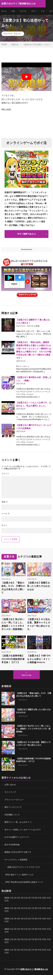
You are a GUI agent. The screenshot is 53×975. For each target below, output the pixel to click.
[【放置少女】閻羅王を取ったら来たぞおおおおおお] (8, 715)
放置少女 (17, 34)
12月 (6, 911)
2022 (6, 940)
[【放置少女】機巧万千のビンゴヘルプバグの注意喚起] (8, 430)
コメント (5, 474)
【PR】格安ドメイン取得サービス (19, 875)
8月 (36, 898)
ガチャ (33, 11)
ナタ (42, 11)
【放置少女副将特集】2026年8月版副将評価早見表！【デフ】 (12, 659)
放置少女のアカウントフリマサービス (23, 867)
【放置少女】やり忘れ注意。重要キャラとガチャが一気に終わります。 (38, 624)
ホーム (4, 11)
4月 (22, 898)
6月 (29, 898)
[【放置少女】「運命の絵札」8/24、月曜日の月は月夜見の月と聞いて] (8, 698)
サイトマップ (10, 792)
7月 (32, 898)
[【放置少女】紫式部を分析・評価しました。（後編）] (8, 382)
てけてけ (22, 11)
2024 (6, 919)
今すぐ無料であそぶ (26, 234)
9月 (39, 908)
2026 (6, 898)
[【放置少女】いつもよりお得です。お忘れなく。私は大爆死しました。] (8, 408)
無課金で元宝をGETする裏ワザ (17, 852)
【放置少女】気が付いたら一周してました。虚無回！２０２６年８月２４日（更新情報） (12, 624)
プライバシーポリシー (14, 800)
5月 (25, 898)
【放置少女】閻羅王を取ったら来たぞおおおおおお (38, 586)
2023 (6, 929)
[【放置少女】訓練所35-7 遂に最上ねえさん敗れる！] (8, 325)
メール (5, 514)
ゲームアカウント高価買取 (15, 860)
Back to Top (26, 675)
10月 (44, 908)
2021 (6, 950)
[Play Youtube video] (26, 77)
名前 (4, 502)
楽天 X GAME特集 (12, 845)
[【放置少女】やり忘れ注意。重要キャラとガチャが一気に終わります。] (8, 747)
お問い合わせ (10, 785)
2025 (6, 908)
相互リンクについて (13, 807)
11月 (49, 908)
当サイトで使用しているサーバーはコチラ (22, 830)
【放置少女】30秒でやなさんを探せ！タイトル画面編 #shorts (39, 659)
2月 (15, 898)
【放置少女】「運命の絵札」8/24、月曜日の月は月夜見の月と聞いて (13, 588)
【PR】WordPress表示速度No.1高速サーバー (23, 882)
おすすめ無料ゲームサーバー (16, 837)
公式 (13, 11)
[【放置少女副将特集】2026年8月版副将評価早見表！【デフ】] (8, 764)
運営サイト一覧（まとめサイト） (18, 822)
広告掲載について (12, 815)
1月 (11, 898)
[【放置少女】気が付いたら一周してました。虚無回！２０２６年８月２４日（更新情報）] (8, 731)
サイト (4, 525)
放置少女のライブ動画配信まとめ (34, 969)
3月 (18, 898)
